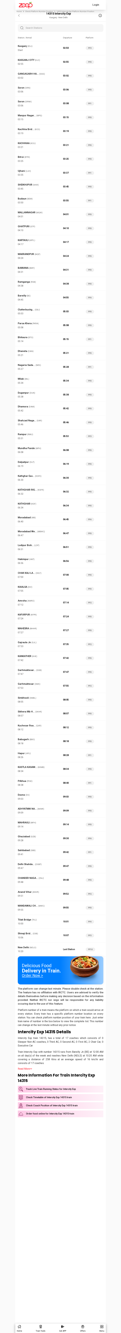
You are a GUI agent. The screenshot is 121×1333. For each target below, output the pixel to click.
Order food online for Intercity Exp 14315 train (50, 1113)
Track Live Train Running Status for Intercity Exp (51, 1089)
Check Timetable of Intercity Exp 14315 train (49, 1097)
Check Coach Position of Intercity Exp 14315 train (52, 1105)
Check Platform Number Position (39, 11)
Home (19, 11)
